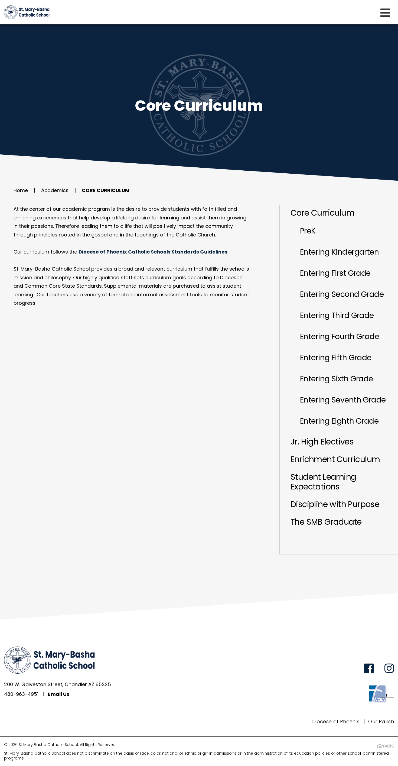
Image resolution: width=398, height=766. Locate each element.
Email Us (58, 694)
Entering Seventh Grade (343, 400)
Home (21, 190)
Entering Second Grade (342, 294)
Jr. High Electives (322, 441)
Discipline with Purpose (335, 504)
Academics (54, 190)
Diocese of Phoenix (335, 721)
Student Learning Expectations (323, 481)
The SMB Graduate (326, 522)
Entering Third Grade (337, 315)
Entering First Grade (335, 273)
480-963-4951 (21, 694)
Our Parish (381, 721)
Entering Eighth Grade (339, 421)
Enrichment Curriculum (335, 459)
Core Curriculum (105, 190)
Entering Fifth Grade (335, 357)
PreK (308, 231)
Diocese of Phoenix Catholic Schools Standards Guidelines (153, 251)
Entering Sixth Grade (336, 379)
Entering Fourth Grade (339, 336)
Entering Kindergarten (339, 252)
